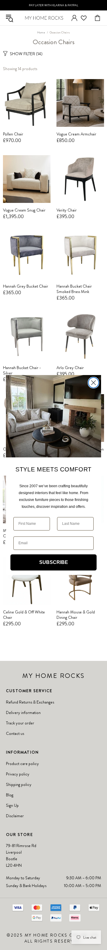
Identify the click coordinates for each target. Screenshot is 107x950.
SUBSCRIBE (53, 562)
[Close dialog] (93, 382)
